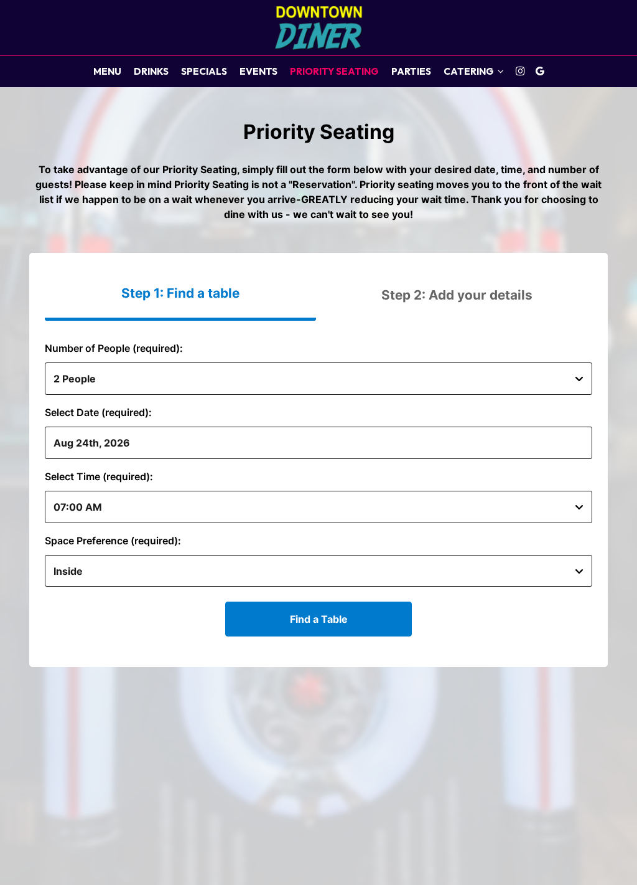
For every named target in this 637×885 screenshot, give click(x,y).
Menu (107, 71)
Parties (411, 71)
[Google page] (540, 71)
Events (258, 71)
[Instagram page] (520, 71)
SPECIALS (204, 71)
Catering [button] (470, 71)
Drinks (151, 71)
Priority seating (334, 71)
